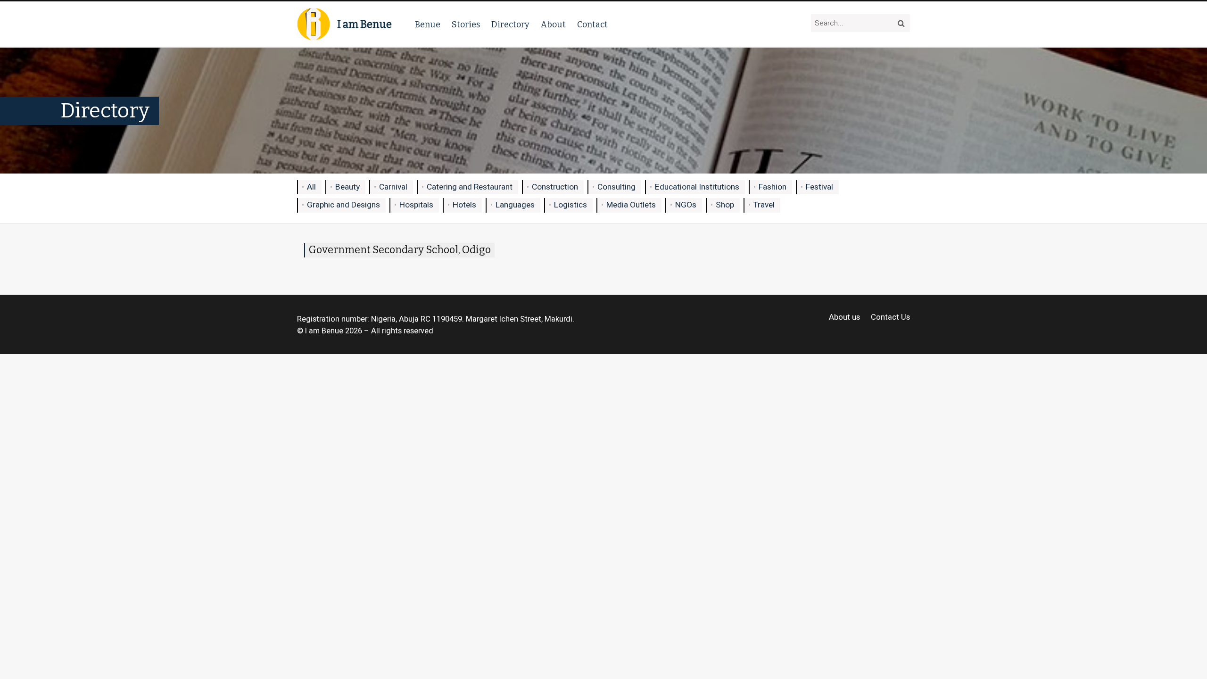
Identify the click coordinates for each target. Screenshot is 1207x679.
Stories (466, 24)
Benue (427, 24)
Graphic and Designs (343, 205)
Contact (592, 24)
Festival (819, 187)
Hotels (464, 205)
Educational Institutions (697, 187)
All (311, 187)
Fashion (772, 187)
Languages (515, 205)
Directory (510, 24)
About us (844, 318)
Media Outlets (631, 205)
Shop (725, 205)
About (553, 24)
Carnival (393, 187)
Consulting (616, 187)
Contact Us (890, 318)
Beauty (347, 187)
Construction (555, 187)
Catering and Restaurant (470, 187)
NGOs (685, 205)
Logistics (570, 205)
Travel (764, 205)
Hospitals (416, 205)
